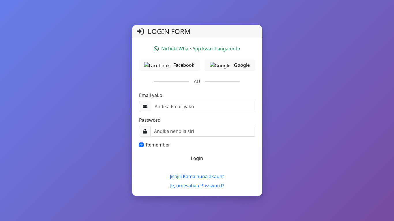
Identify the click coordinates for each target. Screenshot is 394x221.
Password (150, 120)
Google (241, 65)
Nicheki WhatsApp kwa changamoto (200, 48)
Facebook (183, 65)
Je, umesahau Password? (197, 185)
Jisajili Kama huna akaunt (197, 176)
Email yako (150, 95)
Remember (158, 145)
